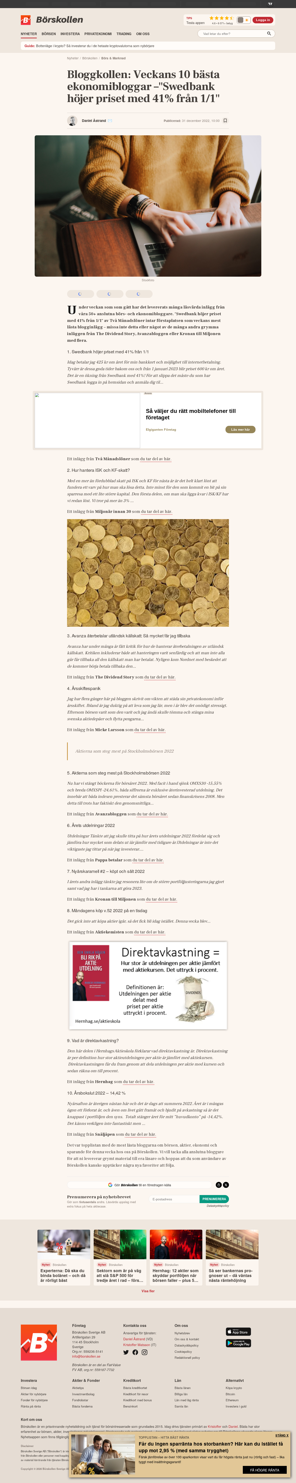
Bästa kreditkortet (135, 1388)
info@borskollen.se (86, 1356)
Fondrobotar (80, 1400)
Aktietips (78, 1388)
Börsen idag (29, 1388)
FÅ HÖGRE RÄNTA (264, 1470)
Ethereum (232, 1400)
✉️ (110, 120)
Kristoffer (214, 1426)
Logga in (263, 20)
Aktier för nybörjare (33, 1394)
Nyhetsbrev (182, 1333)
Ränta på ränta (31, 1406)
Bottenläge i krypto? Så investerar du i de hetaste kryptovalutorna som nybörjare (89, 45)
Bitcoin (230, 1394)
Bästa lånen (183, 1388)
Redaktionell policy (187, 1358)
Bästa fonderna (82, 1406)
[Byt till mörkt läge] (244, 20)
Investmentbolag (83, 1394)
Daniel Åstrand (94, 120)
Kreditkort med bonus (137, 1400)
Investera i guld (236, 1406)
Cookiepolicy (183, 1351)
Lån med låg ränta (187, 1400)
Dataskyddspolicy (218, 1206)
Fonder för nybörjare (34, 1400)
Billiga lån (181, 1394)
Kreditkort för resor (135, 1394)
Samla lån (181, 1406)
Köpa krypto (234, 1388)
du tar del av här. (155, 459)
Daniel (233, 1426)
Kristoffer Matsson (136, 1344)
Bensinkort (130, 1406)
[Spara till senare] (225, 120)
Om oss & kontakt (187, 1339)
